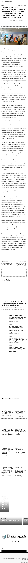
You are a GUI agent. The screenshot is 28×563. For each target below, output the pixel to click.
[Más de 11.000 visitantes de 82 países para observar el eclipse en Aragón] (21, 443)
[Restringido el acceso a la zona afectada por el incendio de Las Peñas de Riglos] (7, 405)
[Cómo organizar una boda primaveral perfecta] (4, 503)
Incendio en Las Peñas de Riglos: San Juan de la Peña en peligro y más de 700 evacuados (17, 349)
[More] (21, 23)
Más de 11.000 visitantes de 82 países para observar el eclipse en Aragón (20, 450)
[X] (11, 23)
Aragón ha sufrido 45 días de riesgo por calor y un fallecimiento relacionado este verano (13, 303)
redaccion (7, 20)
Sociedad (3, 518)
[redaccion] (2, 20)
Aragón (2, 5)
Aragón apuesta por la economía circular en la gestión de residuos (6, 264)
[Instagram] (12, 541)
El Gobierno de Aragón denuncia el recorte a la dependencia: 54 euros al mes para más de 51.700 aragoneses (16, 329)
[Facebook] (7, 23)
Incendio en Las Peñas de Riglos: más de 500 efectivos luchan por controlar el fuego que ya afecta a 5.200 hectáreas (7, 471)
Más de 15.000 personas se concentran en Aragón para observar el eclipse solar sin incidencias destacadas (20, 471)
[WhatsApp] (18, 23)
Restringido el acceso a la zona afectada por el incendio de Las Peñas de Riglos (7, 411)
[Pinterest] (14, 23)
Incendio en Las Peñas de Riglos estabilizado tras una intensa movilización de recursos (17, 318)
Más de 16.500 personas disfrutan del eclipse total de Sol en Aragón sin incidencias (18, 339)
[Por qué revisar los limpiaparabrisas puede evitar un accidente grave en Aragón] (11, 518)
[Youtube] (18, 541)
